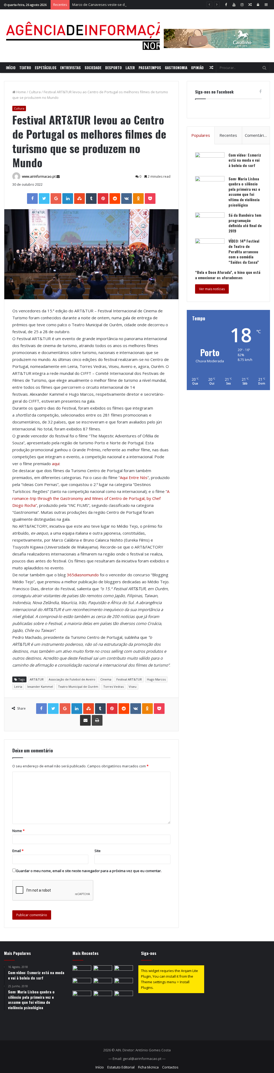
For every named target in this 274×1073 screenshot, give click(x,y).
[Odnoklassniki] (138, 198)
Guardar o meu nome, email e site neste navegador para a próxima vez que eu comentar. (89, 870)
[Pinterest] (103, 198)
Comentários (256, 135)
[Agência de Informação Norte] (91, 36)
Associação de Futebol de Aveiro (72, 679)
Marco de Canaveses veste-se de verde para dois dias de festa (124, 4)
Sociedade (93, 67)
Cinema (105, 679)
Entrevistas (70, 67)
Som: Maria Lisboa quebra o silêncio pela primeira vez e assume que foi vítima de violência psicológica (244, 192)
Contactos (170, 1067)
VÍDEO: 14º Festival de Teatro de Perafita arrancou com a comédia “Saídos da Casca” (244, 251)
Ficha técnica (148, 1067)
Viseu (132, 687)
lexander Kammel (40, 687)
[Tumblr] (91, 198)
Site (97, 850)
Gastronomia (176, 67)
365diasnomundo (83, 574)
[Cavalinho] (217, 31)
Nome (18, 830)
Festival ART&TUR (129, 679)
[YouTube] (234, 4)
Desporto (113, 67)
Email (18, 850)
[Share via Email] (85, 720)
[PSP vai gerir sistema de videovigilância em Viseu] (123, 996)
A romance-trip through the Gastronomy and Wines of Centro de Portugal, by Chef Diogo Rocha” (90, 498)
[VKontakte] (126, 198)
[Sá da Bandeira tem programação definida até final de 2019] (209, 222)
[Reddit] (114, 198)
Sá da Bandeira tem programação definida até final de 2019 (245, 223)
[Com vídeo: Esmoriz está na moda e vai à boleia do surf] (209, 162)
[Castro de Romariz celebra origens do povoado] (82, 970)
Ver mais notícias (212, 289)
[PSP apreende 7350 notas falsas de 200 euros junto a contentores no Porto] (102, 983)
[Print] (97, 720)
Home (21, 92)
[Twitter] (44, 198)
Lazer (130, 67)
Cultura (35, 92)
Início (11, 67)
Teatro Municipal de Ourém (78, 687)
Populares (200, 135)
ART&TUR (37, 679)
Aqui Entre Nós (133, 477)
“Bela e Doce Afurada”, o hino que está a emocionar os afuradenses (227, 274)
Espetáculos (45, 67)
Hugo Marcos (156, 679)
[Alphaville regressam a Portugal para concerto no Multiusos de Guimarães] (123, 983)
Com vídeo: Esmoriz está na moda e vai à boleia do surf (245, 160)
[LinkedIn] (67, 198)
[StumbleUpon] (79, 198)
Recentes (228, 135)
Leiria (18, 687)
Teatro (25, 67)
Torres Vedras (113, 687)
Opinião (197, 67)
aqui (55, 463)
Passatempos (150, 67)
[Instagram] (242, 4)
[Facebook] (226, 4)
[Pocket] (150, 198)
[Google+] (56, 198)
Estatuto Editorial (121, 1067)
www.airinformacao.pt (39, 176)
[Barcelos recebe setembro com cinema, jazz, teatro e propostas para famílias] (82, 996)
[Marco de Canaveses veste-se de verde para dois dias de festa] (123, 970)
